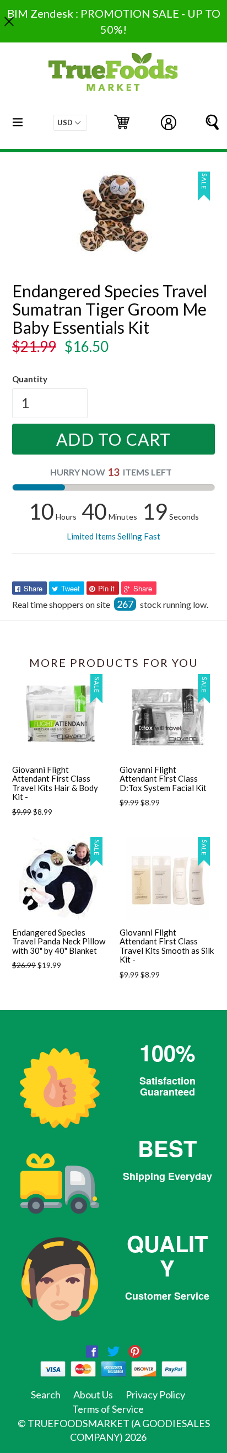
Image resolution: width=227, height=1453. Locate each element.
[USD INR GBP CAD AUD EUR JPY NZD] (70, 123)
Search (46, 1394)
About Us (93, 1394)
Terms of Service (108, 1409)
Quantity (29, 379)
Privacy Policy (155, 1394)
